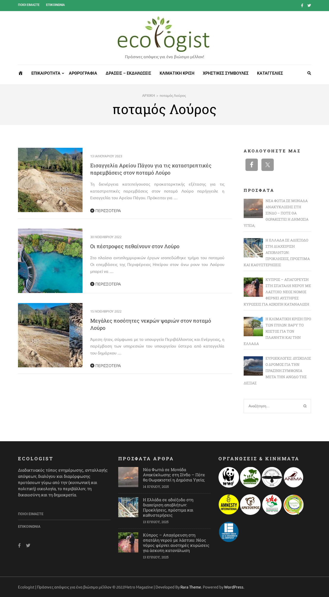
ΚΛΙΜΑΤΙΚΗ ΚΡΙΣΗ (177, 73)
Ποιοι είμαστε (29, 5)
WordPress (233, 586)
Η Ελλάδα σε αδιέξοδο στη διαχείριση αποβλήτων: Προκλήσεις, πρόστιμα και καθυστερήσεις (168, 507)
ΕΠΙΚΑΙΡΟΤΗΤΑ (45, 73)
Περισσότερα (107, 210)
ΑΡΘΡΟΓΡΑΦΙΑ (83, 73)
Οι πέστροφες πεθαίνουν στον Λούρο (134, 246)
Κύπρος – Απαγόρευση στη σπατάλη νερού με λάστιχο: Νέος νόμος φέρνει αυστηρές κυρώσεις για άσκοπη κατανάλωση (176, 542)
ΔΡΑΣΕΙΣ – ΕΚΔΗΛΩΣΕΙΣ (128, 73)
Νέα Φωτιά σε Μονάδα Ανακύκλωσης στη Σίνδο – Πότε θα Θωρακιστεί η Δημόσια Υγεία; (174, 474)
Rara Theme (190, 586)
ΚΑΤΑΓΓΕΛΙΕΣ (270, 73)
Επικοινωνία (55, 5)
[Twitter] (309, 5)
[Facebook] (302, 5)
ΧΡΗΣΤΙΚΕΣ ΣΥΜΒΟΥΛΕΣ (226, 73)
